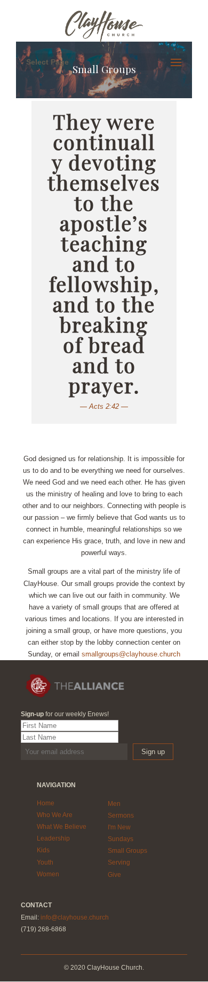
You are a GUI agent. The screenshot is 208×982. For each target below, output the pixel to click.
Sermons (121, 815)
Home (45, 803)
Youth (45, 862)
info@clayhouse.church (75, 917)
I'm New (119, 827)
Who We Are (55, 815)
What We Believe (61, 826)
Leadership (53, 838)
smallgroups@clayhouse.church (131, 654)
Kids (43, 850)
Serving (119, 862)
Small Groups (127, 850)
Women (48, 874)
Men (114, 803)
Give (114, 874)
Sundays (120, 839)
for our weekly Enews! (65, 714)
